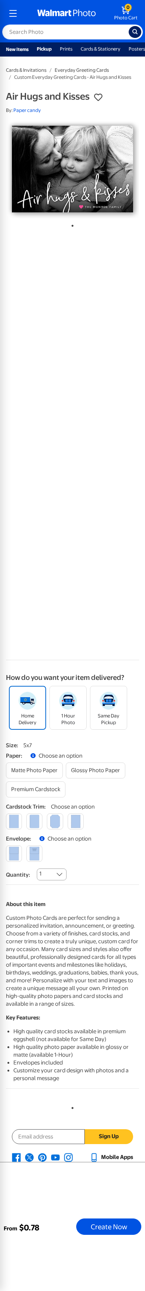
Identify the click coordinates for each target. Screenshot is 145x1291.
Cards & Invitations (26, 70)
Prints (66, 49)
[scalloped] (76, 821)
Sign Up (109, 1136)
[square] (14, 821)
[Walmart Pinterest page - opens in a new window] (42, 1157)
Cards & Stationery (100, 49)
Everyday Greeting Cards (82, 70)
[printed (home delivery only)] (34, 853)
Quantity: (18, 874)
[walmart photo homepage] (66, 13)
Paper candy (27, 110)
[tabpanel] (72, 169)
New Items (17, 49)
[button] (98, 97)
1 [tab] (71, 224)
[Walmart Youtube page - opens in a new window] (55, 1157)
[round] (34, 821)
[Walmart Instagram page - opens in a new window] (68, 1157)
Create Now (109, 1227)
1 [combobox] (40, 873)
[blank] (14, 853)
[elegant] (55, 821)
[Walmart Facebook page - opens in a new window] (16, 1157)
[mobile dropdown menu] (13, 13)
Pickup (44, 49)
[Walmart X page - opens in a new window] (29, 1157)
